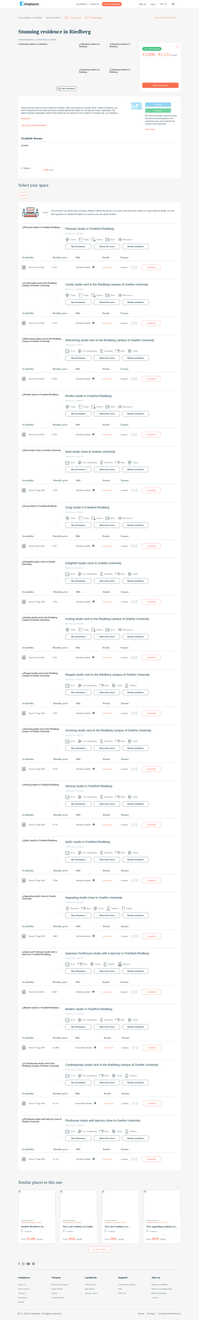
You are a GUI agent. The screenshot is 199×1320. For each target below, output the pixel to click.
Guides (21, 1302)
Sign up (142, 4)
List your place (91, 1293)
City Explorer (81, 4)
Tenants (56, 1277)
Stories (55, 1293)
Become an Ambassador (161, 1289)
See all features (78, 246)
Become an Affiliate (159, 1284)
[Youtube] (28, 1264)
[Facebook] (19, 1264)
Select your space (160, 85)
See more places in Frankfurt (165, 18)
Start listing (89, 1289)
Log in (153, 4)
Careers (154, 1297)
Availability (151, 267)
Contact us (94, 4)
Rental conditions (135, 246)
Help (120, 1289)
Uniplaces (24, 1277)
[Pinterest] (33, 1264)
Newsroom (22, 1297)
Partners (22, 1293)
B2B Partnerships (158, 1293)
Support (123, 1277)
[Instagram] (23, 1264)
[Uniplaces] (29, 4)
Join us (155, 1277)
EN (162, 4)
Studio (22, 195)
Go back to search (99, 1249)
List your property (111, 4)
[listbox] (163, 4)
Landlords (91, 1277)
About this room (107, 246)
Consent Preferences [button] (169, 1313)
